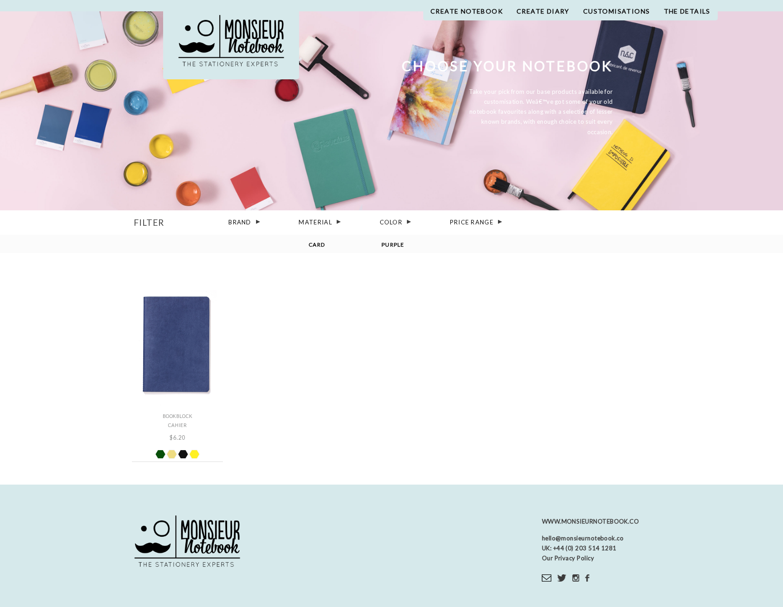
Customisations (616, 11)
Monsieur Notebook (231, 44)
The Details (687, 11)
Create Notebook (466, 11)
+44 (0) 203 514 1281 (584, 548)
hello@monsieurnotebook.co (583, 538)
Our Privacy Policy (568, 558)
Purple (393, 244)
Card (317, 244)
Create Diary (543, 11)
